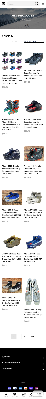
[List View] (16, 41)
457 (32, 336)
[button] (7, 36)
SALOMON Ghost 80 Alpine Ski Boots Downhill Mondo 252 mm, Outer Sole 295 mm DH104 (11, 124)
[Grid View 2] (11, 41)
